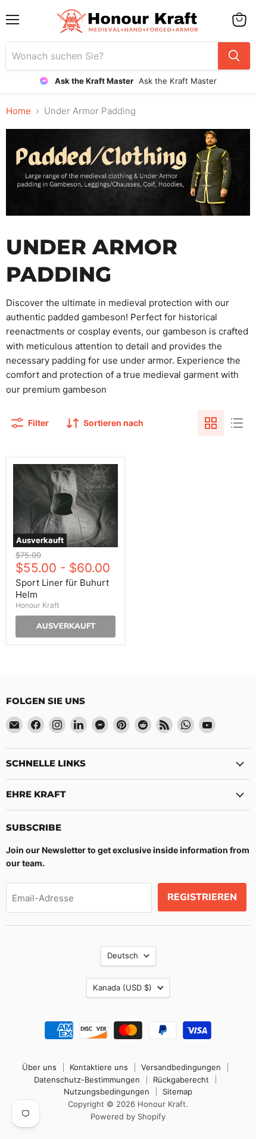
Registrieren (202, 897)
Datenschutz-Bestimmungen (87, 1079)
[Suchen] (234, 56)
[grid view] (211, 423)
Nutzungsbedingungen (106, 1091)
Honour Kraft (37, 605)
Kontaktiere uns (99, 1067)
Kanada (122, 987)
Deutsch (122, 955)
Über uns (39, 1067)
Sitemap (177, 1091)
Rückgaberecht (181, 1079)
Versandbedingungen (181, 1067)
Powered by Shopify (128, 1116)
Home (18, 111)
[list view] (237, 423)
